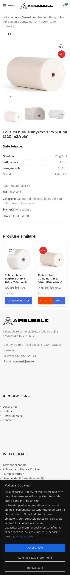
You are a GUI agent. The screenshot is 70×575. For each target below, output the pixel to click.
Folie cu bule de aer (23, 203)
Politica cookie (24, 536)
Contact (8, 420)
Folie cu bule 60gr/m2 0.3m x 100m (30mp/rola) (17, 279)
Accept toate (35, 547)
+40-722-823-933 (26, 356)
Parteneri (9, 411)
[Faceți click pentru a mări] (10, 97)
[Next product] (14, 34)
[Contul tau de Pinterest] (23, 216)
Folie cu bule (11, 17)
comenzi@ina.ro (23, 361)
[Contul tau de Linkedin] (28, 216)
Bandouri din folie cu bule (33, 198)
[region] (35, 527)
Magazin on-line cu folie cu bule (42, 17)
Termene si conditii (15, 465)
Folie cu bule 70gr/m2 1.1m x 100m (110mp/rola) (50, 279)
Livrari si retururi (13, 474)
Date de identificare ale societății (23, 478)
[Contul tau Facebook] (13, 216)
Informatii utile (12, 415)
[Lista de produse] (9, 34)
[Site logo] (36, 5)
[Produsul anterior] (5, 34)
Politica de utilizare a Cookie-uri (23, 469)
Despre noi (10, 406)
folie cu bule (23, 209)
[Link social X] (18, 216)
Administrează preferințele (35, 557)
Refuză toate (35, 567)
